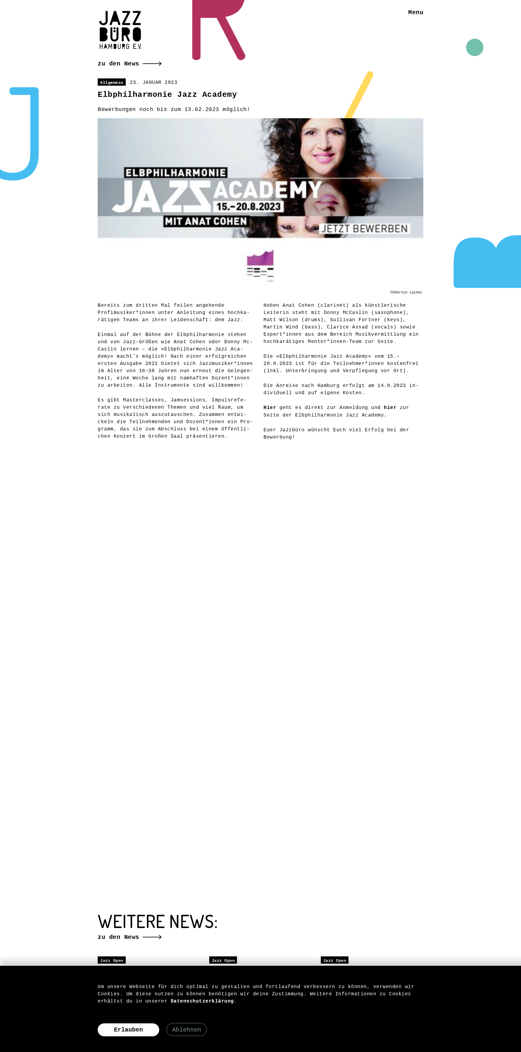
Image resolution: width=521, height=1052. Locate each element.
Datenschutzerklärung (202, 1001)
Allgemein (111, 82)
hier (390, 407)
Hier (270, 407)
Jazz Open (111, 960)
